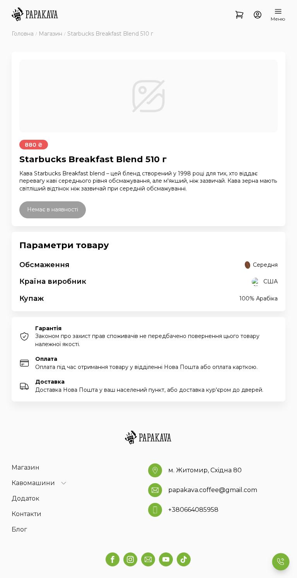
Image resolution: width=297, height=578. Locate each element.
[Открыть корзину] (239, 15)
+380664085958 (193, 509)
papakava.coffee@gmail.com (212, 490)
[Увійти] (257, 15)
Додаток (25, 498)
